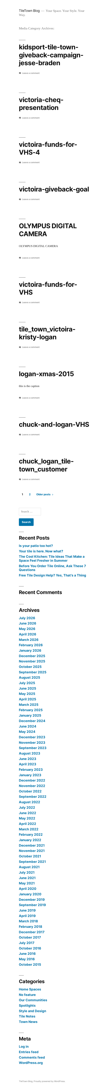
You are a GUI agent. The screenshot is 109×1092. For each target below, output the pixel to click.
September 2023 (32, 748)
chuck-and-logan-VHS (54, 424)
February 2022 (31, 834)
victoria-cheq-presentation (41, 104)
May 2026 (27, 629)
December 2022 (32, 780)
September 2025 (32, 672)
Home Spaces (30, 989)
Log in (24, 1046)
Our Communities (33, 1000)
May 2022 (27, 818)
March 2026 (28, 640)
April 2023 (27, 764)
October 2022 (30, 791)
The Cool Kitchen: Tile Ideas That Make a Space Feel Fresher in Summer (52, 559)
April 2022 (27, 824)
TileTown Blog (29, 11)
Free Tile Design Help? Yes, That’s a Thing (52, 575)
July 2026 (27, 618)
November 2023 (32, 743)
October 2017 (30, 937)
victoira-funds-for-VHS (48, 288)
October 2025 (30, 667)
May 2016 (27, 959)
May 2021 (27, 883)
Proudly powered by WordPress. (49, 1081)
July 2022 (27, 807)
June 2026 (27, 623)
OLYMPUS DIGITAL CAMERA (48, 230)
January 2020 (30, 894)
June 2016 (27, 954)
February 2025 (31, 710)
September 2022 (32, 797)
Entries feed (29, 1052)
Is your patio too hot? (36, 546)
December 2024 (32, 721)
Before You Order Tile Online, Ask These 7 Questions (52, 568)
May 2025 (27, 694)
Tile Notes (27, 1016)
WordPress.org (31, 1063)
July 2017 (26, 943)
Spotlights (27, 1005)
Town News (28, 1022)
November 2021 (32, 851)
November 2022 (32, 786)
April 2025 (27, 699)
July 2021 (27, 872)
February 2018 (30, 927)
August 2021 (29, 867)
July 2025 (27, 683)
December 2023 (32, 737)
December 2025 (32, 656)
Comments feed (32, 1057)
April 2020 (27, 889)
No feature (27, 995)
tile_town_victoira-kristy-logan (47, 333)
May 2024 (27, 732)
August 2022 (29, 802)
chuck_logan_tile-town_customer (46, 465)
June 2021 (27, 878)
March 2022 (28, 829)
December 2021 (32, 845)
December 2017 (32, 932)
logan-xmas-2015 (46, 374)
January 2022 (30, 840)
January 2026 (30, 650)
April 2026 (27, 634)
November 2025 (32, 661)
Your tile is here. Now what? (41, 551)
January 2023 (30, 775)
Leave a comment (31, 73)
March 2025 (28, 705)
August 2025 (29, 677)
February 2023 (31, 770)
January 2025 (30, 715)
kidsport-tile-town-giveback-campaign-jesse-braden (51, 55)
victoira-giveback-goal (54, 189)
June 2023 (27, 759)
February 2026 (31, 645)
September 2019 (32, 905)
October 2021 (30, 856)
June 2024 (27, 726)
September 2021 (32, 862)
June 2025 (27, 688)
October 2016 (30, 948)
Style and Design (32, 1011)
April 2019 (27, 916)
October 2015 (30, 965)
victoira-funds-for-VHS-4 (48, 148)
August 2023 (29, 753)
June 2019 (27, 910)
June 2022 (27, 813)
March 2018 (28, 921)
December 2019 (32, 900)
